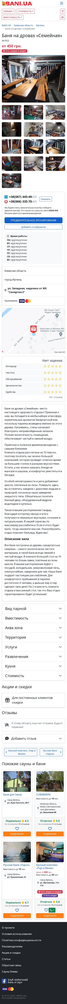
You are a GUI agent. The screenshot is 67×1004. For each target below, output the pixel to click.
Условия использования (17, 934)
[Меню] (61, 3)
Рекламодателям (12, 946)
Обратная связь (12, 965)
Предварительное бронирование (33, 220)
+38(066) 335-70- (22, 201)
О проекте (8, 927)
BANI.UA (6, 25)
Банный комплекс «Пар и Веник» (47, 866)
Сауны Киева (9, 971)
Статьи (6, 959)
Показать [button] (45, 199)
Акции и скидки (11, 952)
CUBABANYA (43, 794)
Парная (7, 11)
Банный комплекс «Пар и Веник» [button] (22, 752)
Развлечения (16, 656)
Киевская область (23, 25)
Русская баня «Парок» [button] (50, 752)
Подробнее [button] (17, 833)
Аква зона (14, 627)
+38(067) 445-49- (22, 197)
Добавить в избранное (33, 226)
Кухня (10, 666)
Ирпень (40, 25)
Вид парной (15, 608)
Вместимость (11, 17)
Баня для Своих (12, 794)
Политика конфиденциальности (21, 940)
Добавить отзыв (23, 738)
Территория (15, 637)
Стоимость (25, 11)
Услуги (11, 646)
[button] (62, 17)
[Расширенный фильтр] (62, 11)
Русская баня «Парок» (16, 865)
